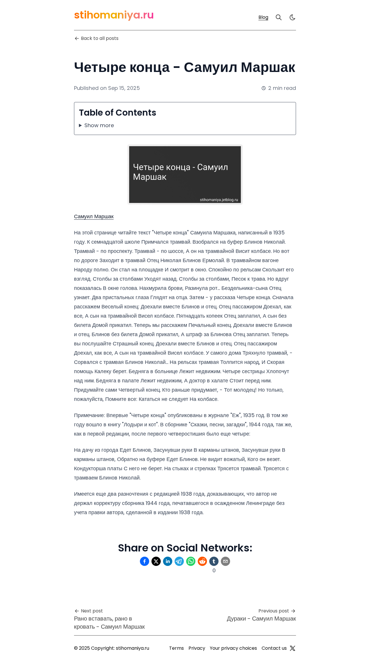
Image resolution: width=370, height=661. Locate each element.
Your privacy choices (233, 648)
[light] (292, 17)
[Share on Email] (225, 561)
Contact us (274, 648)
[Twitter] (292, 648)
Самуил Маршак (94, 216)
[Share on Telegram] (179, 561)
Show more (99, 125)
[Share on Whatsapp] (190, 561)
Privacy (196, 648)
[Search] (278, 17)
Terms (176, 648)
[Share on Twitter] (156, 561)
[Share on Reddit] (202, 561)
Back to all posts (100, 38)
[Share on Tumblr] (214, 561)
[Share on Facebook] (144, 561)
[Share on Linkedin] (167, 561)
